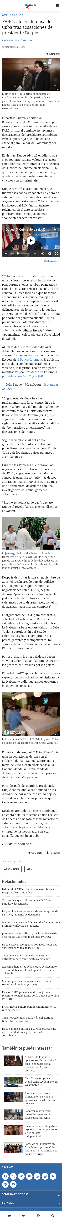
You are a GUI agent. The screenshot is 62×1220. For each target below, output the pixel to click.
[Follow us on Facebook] (5, 1176)
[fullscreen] (56, 253)
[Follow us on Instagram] (45, 1176)
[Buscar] (53, 1215)
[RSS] (53, 1176)
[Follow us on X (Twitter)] (13, 1176)
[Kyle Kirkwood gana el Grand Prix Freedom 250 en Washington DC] (13, 1082)
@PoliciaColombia (29, 359)
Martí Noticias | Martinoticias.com (29, 234)
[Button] (53, 54)
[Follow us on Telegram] (21, 1176)
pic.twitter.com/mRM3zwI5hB (22, 376)
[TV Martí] (9, 1215)
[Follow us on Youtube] (29, 1176)
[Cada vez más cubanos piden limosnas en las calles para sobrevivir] (13, 1114)
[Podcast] (38, 1215)
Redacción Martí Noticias (17, 40)
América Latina (12, 15)
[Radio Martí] (24, 1215)
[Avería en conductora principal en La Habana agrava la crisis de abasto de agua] (13, 1097)
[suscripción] (13, 1184)
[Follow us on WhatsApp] (37, 1176)
